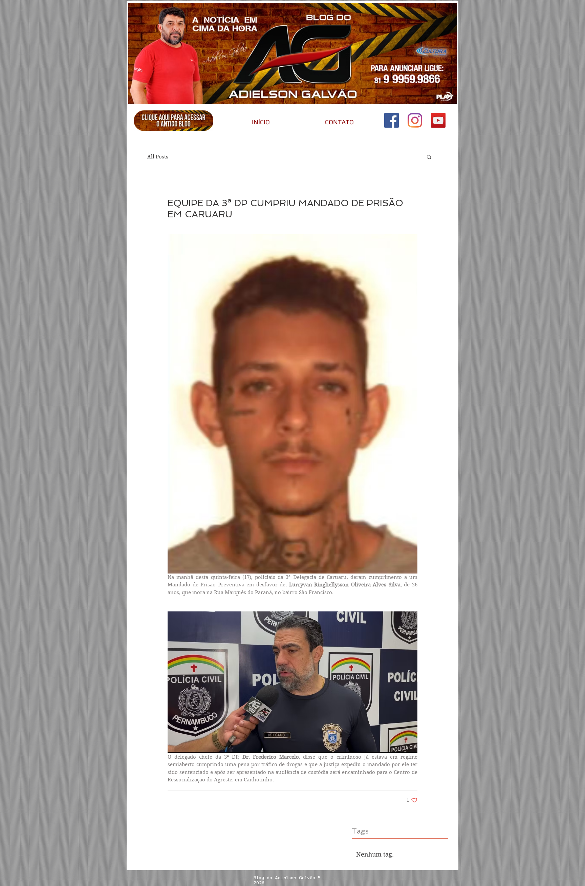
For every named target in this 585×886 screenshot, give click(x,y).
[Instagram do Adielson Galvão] (415, 120)
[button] (429, 156)
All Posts (157, 157)
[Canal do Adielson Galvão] (438, 120)
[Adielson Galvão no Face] (391, 120)
